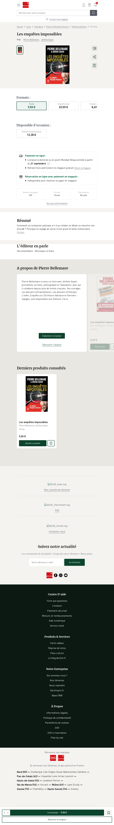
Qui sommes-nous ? (57, 675)
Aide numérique (57, 620)
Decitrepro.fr (57, 690)
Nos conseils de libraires (57, 489)
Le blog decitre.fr (57, 657)
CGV (57, 727)
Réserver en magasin (57, 819)
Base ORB (57, 695)
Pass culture (57, 653)
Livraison (57, 605)
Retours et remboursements (57, 615)
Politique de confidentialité (57, 717)
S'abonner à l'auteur (52, 335)
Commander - (57, 812)
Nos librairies (57, 680)
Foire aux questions (57, 600)
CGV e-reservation (57, 732)
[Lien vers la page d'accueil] (26, 5)
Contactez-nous (57, 531)
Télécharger (100, 346)
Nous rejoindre (57, 685)
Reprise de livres (57, 648)
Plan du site (57, 737)
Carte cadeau (57, 642)
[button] (57, 227)
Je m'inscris (74, 562)
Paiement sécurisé (57, 610)
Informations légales (57, 712)
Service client (57, 625)
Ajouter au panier (32, 443)
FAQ (57, 510)
